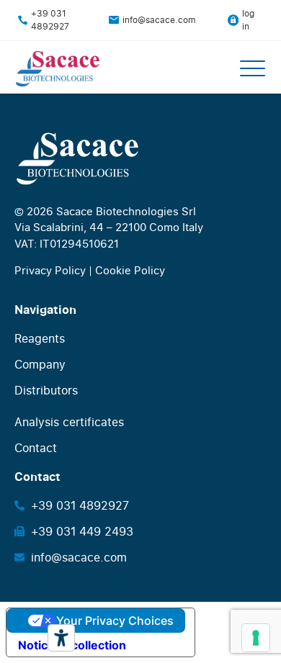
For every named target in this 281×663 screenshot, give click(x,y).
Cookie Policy (130, 270)
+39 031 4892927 (50, 19)
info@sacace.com (158, 20)
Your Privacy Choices (115, 620)
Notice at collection (72, 645)
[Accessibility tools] (61, 637)
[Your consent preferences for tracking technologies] (255, 637)
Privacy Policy (50, 270)
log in (248, 19)
